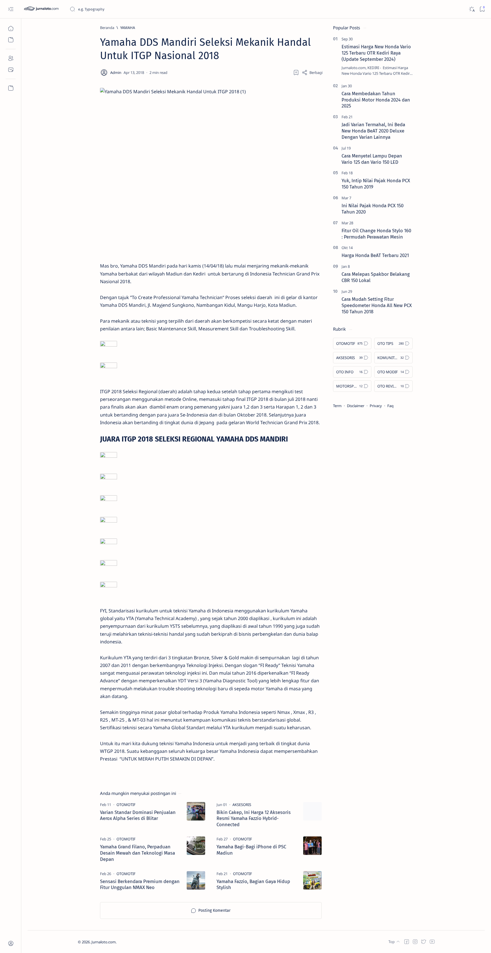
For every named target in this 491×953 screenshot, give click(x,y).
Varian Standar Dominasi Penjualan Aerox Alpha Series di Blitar (138, 815)
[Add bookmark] (296, 72)
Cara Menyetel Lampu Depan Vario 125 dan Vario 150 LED (372, 159)
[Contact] (11, 69)
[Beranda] (11, 28)
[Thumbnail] (196, 811)
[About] (11, 58)
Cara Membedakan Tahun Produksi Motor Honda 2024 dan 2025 (376, 100)
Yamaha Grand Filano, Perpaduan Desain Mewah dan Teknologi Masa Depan (137, 853)
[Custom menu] (11, 88)
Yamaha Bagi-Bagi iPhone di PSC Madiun (251, 850)
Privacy (376, 405)
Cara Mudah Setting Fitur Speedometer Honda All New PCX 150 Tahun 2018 (377, 305)
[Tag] (126, 804)
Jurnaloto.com (103, 941)
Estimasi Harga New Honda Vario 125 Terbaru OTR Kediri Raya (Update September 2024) (376, 53)
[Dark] (472, 9)
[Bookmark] (482, 9)
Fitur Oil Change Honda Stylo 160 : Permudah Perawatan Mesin (376, 234)
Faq (390, 405)
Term (337, 405)
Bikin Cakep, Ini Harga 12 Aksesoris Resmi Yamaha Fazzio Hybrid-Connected (254, 818)
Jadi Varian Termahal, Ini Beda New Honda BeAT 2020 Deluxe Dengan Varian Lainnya (373, 131)
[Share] (312, 72)
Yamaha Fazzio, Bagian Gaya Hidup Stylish (253, 884)
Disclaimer (355, 405)
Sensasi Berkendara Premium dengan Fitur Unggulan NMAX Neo (140, 884)
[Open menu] (11, 9)
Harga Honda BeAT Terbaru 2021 (375, 255)
